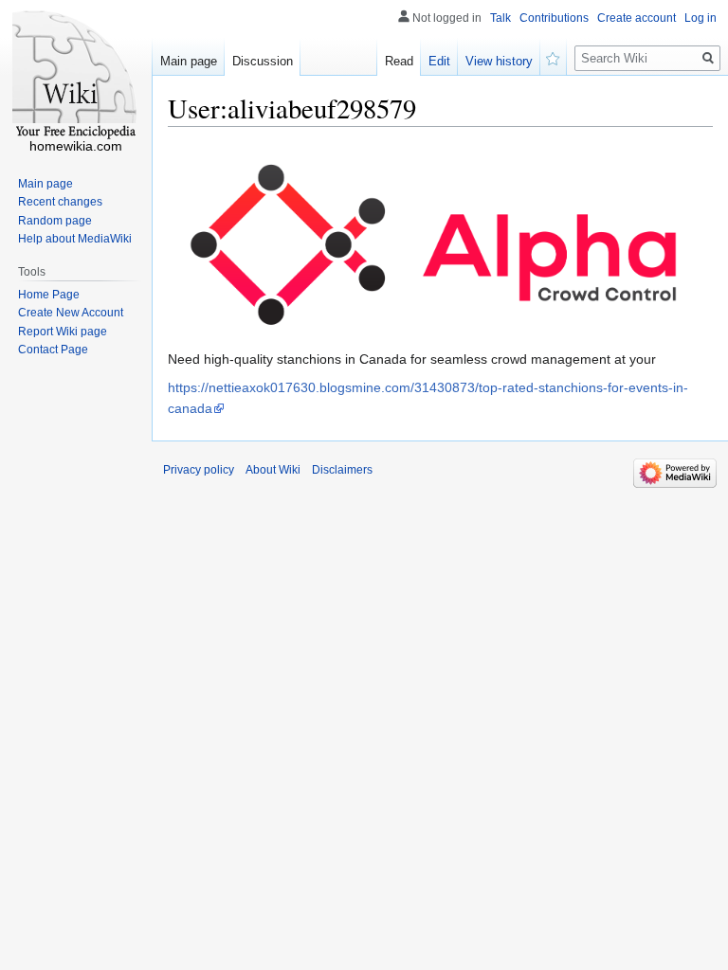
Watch (553, 57)
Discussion (262, 61)
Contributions (554, 18)
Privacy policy (198, 469)
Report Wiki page (62, 331)
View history (499, 61)
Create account (636, 18)
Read (399, 61)
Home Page (49, 294)
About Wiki (273, 469)
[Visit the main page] (76, 76)
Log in (700, 18)
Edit (439, 61)
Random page (55, 220)
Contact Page (53, 349)
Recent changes (60, 201)
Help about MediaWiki (75, 238)
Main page (188, 61)
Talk (500, 18)
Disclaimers (342, 469)
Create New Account (70, 312)
